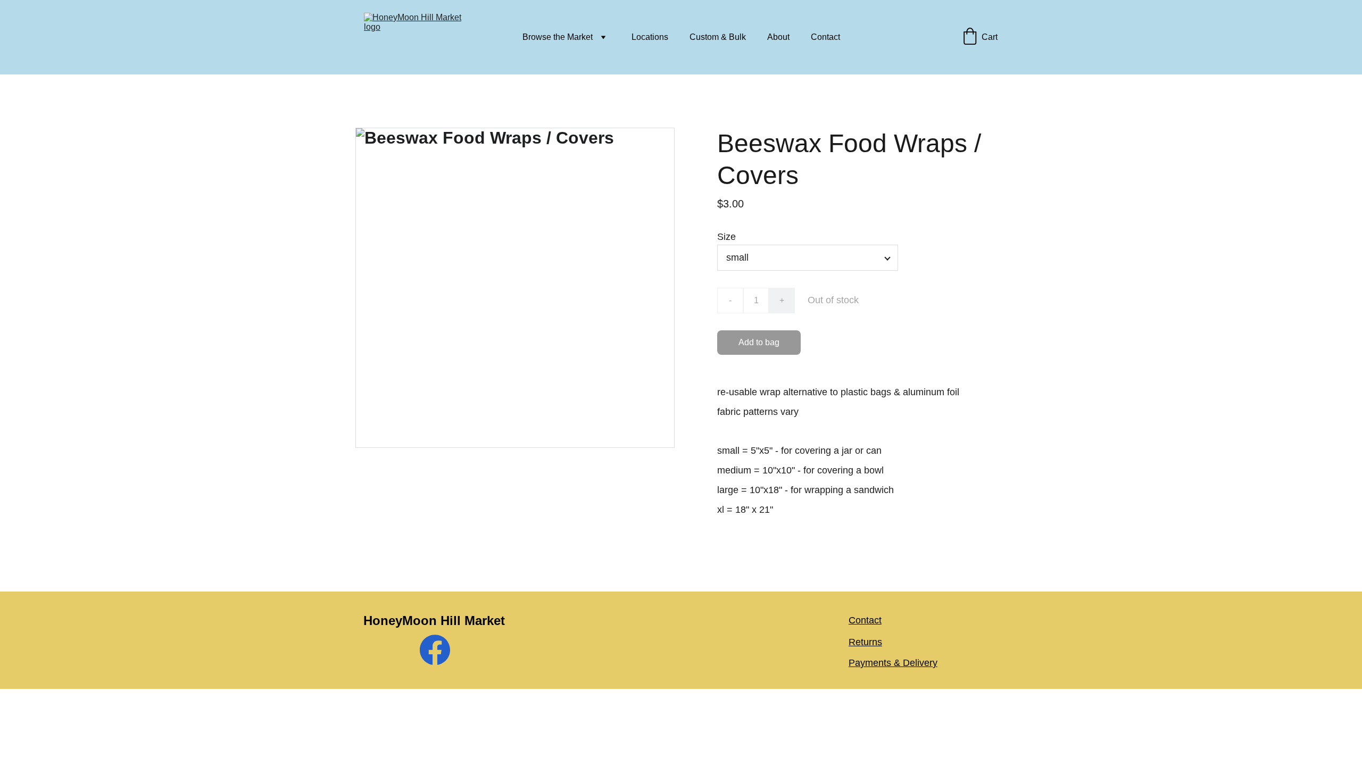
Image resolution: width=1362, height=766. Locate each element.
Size (726, 236)
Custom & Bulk (718, 36)
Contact (825, 36)
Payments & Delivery (893, 662)
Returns (865, 642)
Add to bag (758, 342)
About (778, 36)
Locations (650, 36)
